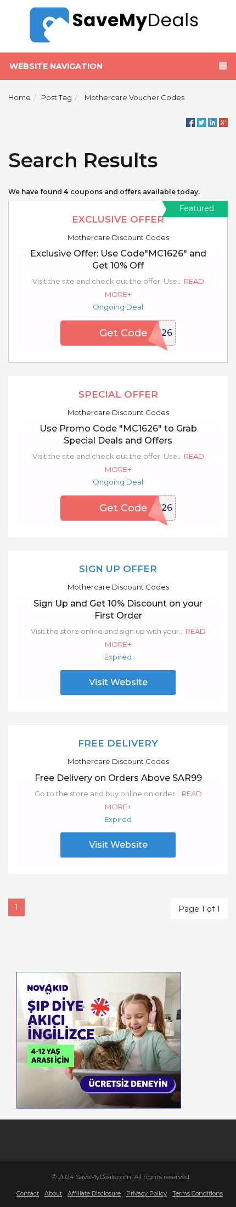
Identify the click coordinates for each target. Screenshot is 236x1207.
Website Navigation (56, 66)
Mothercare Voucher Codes (134, 97)
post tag (56, 97)
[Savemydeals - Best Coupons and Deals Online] (118, 25)
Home (19, 97)
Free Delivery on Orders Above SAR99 (118, 778)
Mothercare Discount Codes (118, 237)
